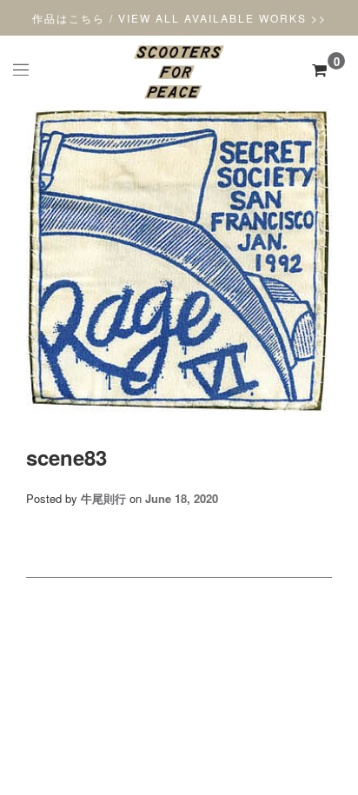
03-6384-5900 (179, 732)
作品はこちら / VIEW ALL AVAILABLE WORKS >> (179, 17)
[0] (319, 69)
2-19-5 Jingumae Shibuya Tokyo (179, 717)
